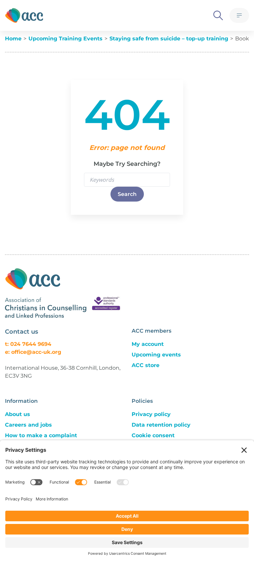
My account (148, 344)
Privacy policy (151, 414)
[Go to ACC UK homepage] (24, 15)
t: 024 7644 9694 (28, 344)
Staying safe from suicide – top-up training (168, 38)
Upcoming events (156, 354)
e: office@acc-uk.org (33, 352)
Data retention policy (161, 425)
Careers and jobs (28, 425)
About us (17, 414)
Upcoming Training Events (65, 38)
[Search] (218, 15)
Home (13, 38)
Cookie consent (153, 435)
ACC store (145, 365)
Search (127, 194)
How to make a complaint (41, 435)
